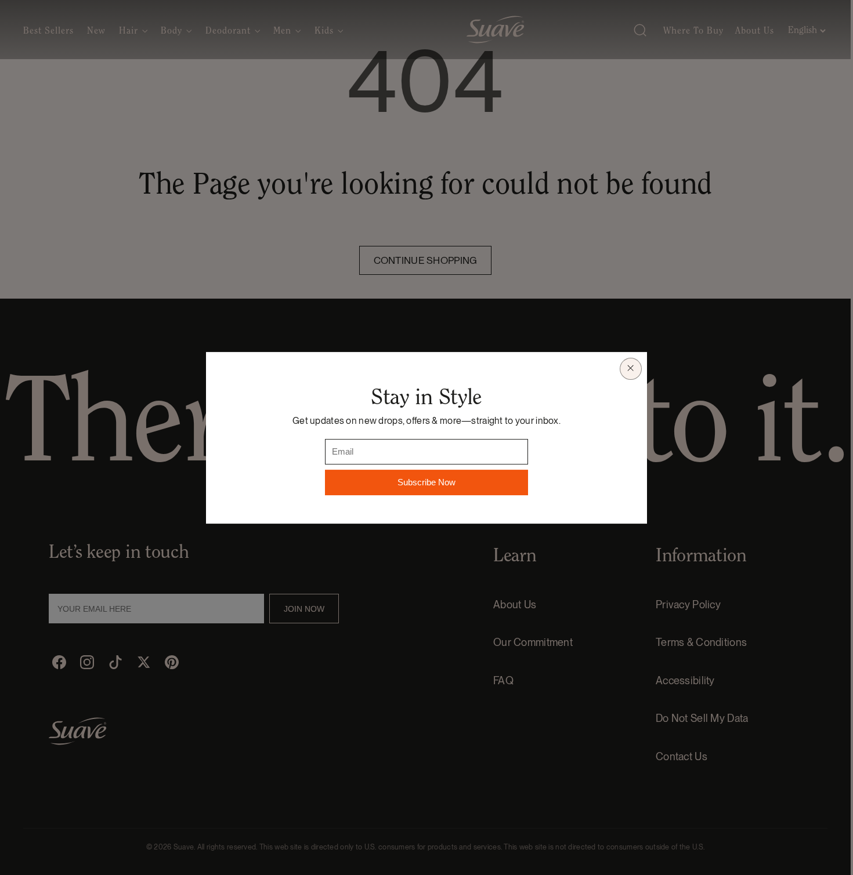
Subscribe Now (426, 482)
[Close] (631, 368)
